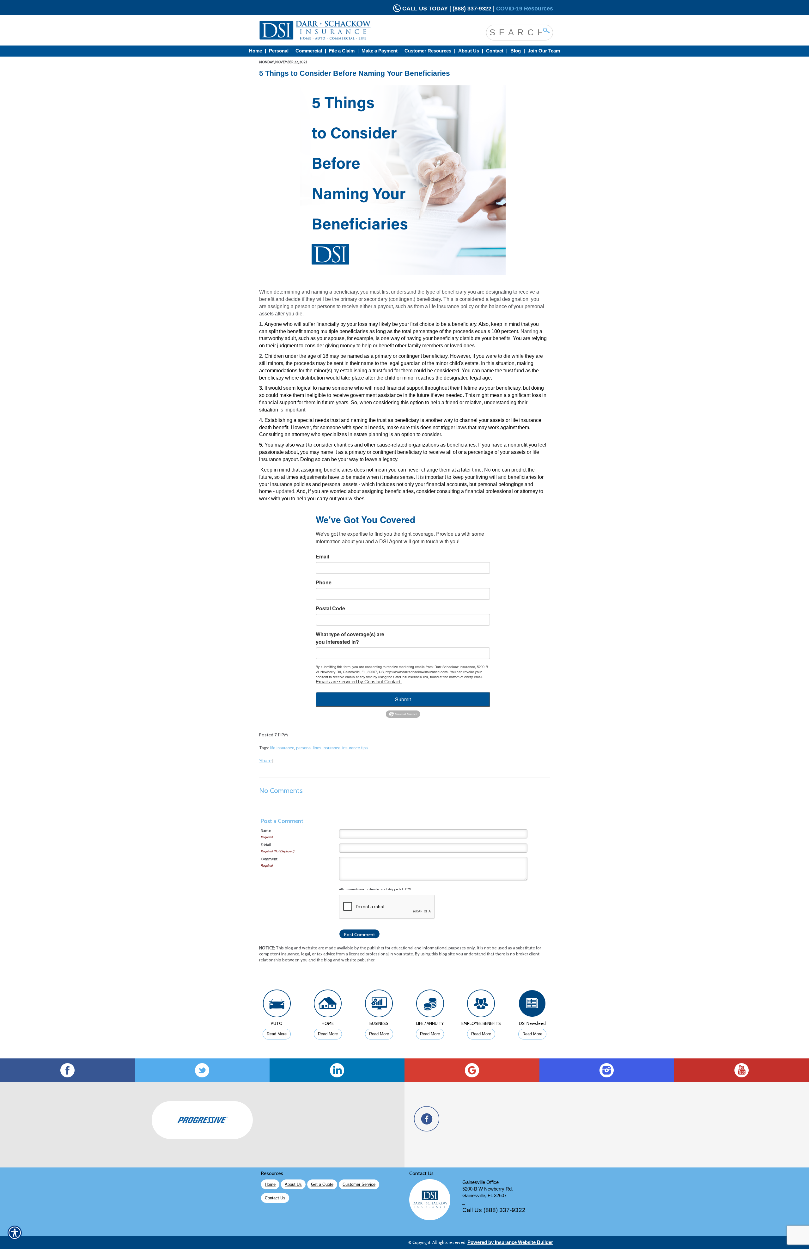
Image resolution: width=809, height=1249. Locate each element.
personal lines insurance (318, 748)
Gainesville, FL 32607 (484, 1195)
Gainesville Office (480, 1182)
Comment (269, 859)
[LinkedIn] (337, 1070)
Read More (277, 1034)
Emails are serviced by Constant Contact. (359, 681)
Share (265, 760)
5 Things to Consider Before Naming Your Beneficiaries (354, 73)
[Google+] (472, 1070)
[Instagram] (607, 1070)
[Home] (340, 30)
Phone (324, 582)
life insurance (282, 748)
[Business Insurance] (379, 1005)
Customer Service (359, 1184)
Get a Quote (322, 1184)
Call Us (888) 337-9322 (494, 1210)
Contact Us (275, 1198)
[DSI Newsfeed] (532, 1005)
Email (322, 556)
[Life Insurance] (430, 1005)
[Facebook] (67, 1070)
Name (266, 830)
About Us (293, 1184)
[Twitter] (202, 1070)
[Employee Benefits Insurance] (481, 1005)
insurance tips (355, 748)
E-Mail (266, 845)
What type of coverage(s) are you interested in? (350, 638)
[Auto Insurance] (277, 1005)
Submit (403, 699)
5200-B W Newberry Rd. (487, 1188)
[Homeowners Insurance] (328, 1005)
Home (270, 1184)
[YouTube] (741, 1070)
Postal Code (330, 608)
